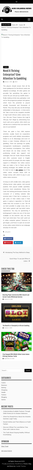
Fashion (3, 395)
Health (3, 392)
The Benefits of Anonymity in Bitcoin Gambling (16, 325)
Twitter (18, 238)
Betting (3, 387)
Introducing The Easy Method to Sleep (17, 252)
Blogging (4, 397)
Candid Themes (21, 466)
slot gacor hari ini (6, 451)
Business (4, 385)
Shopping (4, 390)
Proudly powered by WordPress (12, 464)
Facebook (8, 238)
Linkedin (18, 242)
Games (3, 399)
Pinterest (8, 242)
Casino (6, 67)
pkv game (7, 231)
